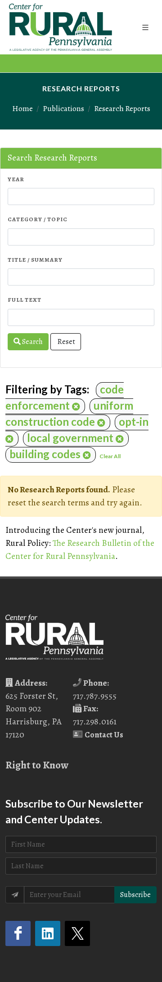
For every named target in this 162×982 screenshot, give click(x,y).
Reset (65, 342)
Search (32, 342)
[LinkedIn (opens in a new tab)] (47, 933)
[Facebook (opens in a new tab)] (18, 933)
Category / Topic (38, 219)
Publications (63, 108)
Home (22, 108)
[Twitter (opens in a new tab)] (77, 933)
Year (16, 179)
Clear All (110, 456)
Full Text (24, 300)
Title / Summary (35, 259)
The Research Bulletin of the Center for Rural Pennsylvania (79, 549)
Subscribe (135, 895)
